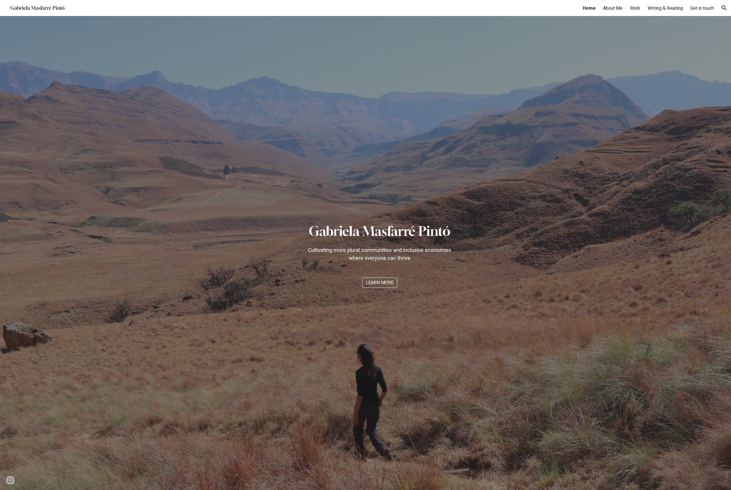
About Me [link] (612, 8)
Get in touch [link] (702, 8)
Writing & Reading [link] (665, 8)
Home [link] (589, 8)
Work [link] (635, 8)
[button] (724, 8)
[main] (379, 242)
